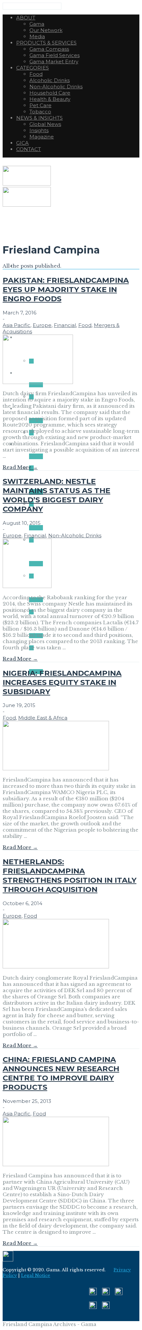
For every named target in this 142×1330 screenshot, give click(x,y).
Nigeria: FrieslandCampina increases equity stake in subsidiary (62, 682)
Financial (65, 325)
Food (84, 325)
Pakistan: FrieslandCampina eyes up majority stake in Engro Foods (66, 289)
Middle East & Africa (42, 718)
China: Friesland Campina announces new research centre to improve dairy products (61, 1073)
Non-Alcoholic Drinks (74, 535)
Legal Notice (35, 1275)
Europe (42, 325)
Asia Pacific (16, 325)
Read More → (20, 467)
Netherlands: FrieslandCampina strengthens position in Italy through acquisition (69, 875)
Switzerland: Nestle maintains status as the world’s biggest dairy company (56, 495)
